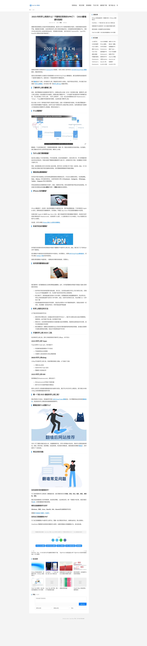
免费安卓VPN (103, 56)
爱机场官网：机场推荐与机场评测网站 (101, 29)
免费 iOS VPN (112, 41)
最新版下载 (103, 5)
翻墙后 (80, 445)
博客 (30, 9)
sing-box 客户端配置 (104, 61)
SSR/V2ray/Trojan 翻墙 (59, 399)
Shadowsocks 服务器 (96, 64)
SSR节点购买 (103, 46)
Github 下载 (40, 255)
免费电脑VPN (103, 51)
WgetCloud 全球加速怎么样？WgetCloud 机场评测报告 (73, 552)
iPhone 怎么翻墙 (40, 545)
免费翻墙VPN (112, 46)
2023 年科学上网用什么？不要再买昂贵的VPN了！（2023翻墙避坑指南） (67, 532)
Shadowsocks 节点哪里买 (96, 59)
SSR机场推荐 (95, 44)
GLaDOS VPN (112, 64)
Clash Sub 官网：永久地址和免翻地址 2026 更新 (103, 32)
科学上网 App (57, 84)
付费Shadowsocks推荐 (104, 59)
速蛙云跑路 (94, 54)
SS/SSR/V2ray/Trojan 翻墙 (79, 69)
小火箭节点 (94, 41)
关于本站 (78, 618)
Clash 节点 (94, 51)
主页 (34, 502)
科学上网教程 (38, 84)
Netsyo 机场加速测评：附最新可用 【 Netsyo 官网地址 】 (37, 573)
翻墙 (35, 81)
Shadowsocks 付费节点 (104, 54)
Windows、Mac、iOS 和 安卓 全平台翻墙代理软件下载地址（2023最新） (44, 553)
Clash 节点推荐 (112, 51)
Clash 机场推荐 (104, 41)
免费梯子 (111, 61)
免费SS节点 (111, 54)
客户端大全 (112, 5)
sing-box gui (112, 59)
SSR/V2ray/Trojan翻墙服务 (76, 253)
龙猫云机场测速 (63, 588)
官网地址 (74, 5)
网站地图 (82, 618)
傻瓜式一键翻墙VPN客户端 (112, 44)
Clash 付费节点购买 (96, 46)
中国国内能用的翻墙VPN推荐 (96, 56)
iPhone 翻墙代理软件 (104, 44)
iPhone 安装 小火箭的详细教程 (51, 222)
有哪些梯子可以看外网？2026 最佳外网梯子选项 (103, 26)
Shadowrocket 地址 (104, 49)
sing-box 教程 (112, 56)
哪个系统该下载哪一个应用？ (42, 513)
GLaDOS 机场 (103, 64)
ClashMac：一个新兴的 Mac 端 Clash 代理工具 (103, 22)
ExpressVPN (49, 69)
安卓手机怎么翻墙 (51, 545)
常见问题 (81, 5)
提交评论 (83, 604)
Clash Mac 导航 (34, 5)
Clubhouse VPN (96, 61)
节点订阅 (95, 5)
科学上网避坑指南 (70, 545)
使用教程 (88, 5)
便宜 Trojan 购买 (112, 49)
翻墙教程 (79, 545)
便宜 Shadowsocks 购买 (96, 49)
